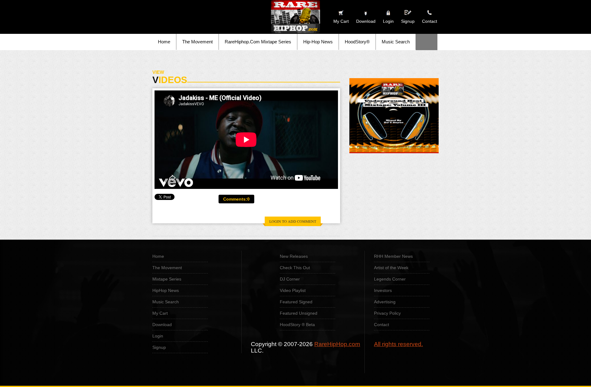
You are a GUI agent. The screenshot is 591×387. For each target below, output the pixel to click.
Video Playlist (293, 290)
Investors (383, 290)
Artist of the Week (391, 267)
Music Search (396, 41)
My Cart (160, 313)
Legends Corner (390, 279)
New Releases (294, 256)
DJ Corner (290, 279)
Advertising (385, 301)
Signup (408, 21)
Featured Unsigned (298, 313)
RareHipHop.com (337, 344)
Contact (381, 324)
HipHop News (165, 290)
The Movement (197, 41)
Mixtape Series (166, 279)
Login (388, 21)
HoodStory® (357, 41)
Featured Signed (296, 301)
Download (162, 324)
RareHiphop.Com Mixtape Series (258, 41)
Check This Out (295, 267)
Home (164, 41)
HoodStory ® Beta (297, 324)
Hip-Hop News (318, 41)
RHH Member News (393, 256)
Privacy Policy (387, 313)
